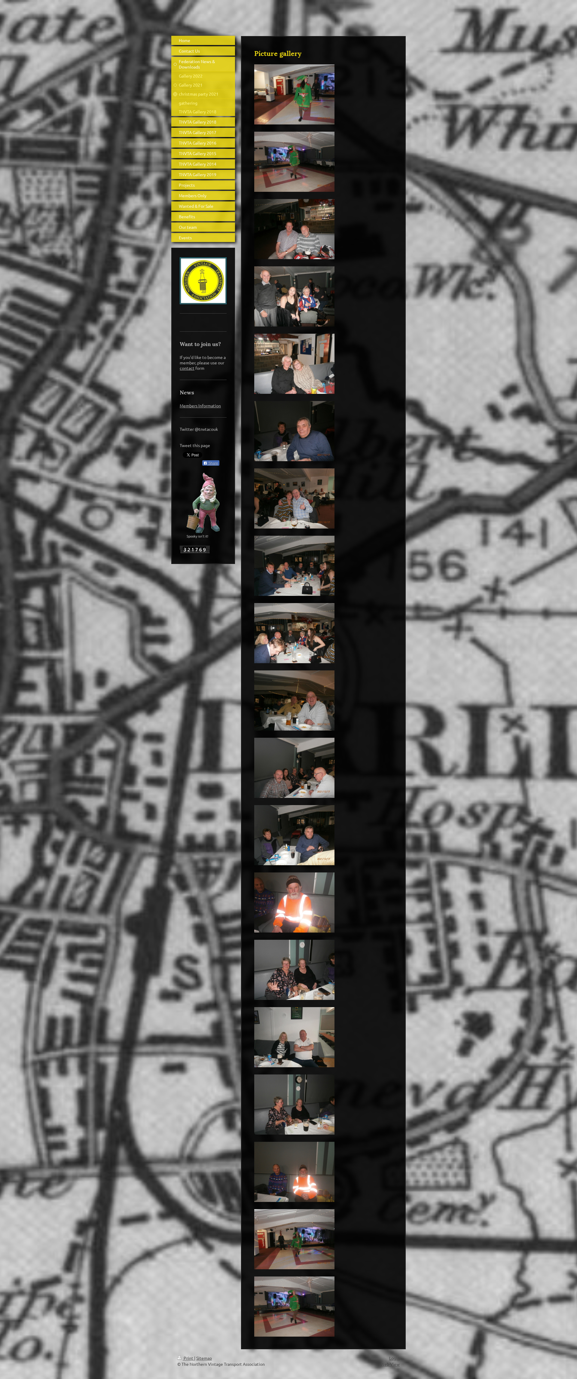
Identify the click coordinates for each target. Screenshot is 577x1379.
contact (187, 368)
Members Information (200, 405)
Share (212, 463)
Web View (390, 1364)
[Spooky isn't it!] (203, 503)
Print (188, 1358)
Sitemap (204, 1358)
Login (394, 1358)
